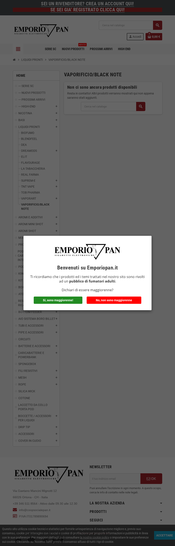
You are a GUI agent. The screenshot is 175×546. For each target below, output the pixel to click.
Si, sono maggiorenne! (58, 300)
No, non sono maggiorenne (114, 300)
